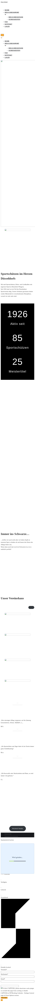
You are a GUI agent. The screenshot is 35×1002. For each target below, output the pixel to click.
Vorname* (4, 969)
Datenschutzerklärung (11, 836)
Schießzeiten (14, 19)
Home (7, 10)
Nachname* (4, 974)
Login (7, 26)
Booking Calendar (7, 874)
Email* (3, 979)
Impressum (8, 834)
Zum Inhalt (4, 2)
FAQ (6, 22)
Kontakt (8, 24)
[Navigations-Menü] (2, 35)
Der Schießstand (16, 17)
